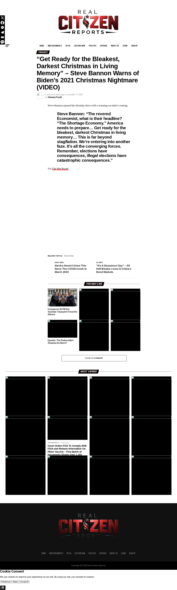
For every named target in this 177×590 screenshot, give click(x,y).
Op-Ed (68, 45)
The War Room (60, 168)
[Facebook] (2, 22)
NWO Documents (55, 45)
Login (125, 45)
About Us (115, 45)
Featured (69, 256)
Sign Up (134, 45)
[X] (2, 17)
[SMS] (2, 42)
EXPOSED (103, 45)
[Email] (2, 37)
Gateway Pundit (55, 97)
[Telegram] (2, 32)
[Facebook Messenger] (2, 27)
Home (42, 45)
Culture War (79, 45)
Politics (92, 45)
